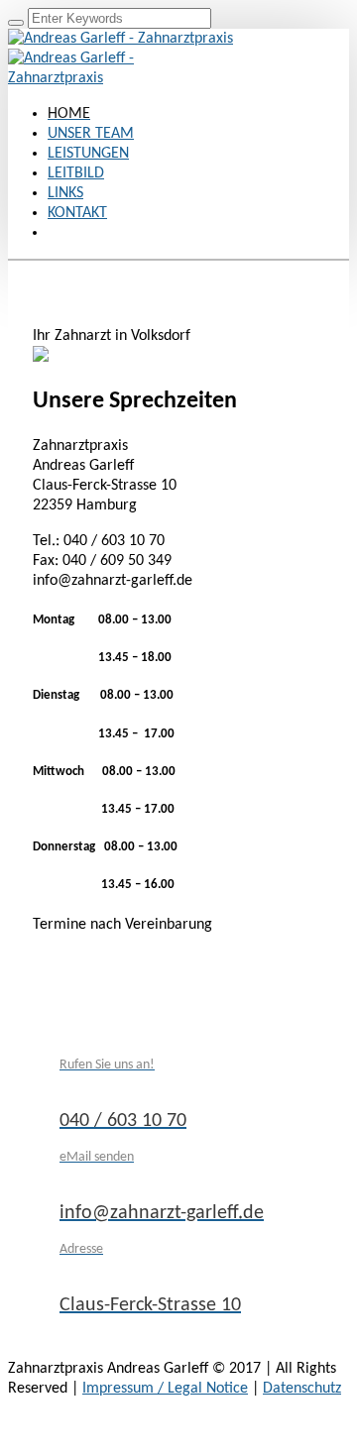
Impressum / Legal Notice (165, 1389)
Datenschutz (302, 1389)
